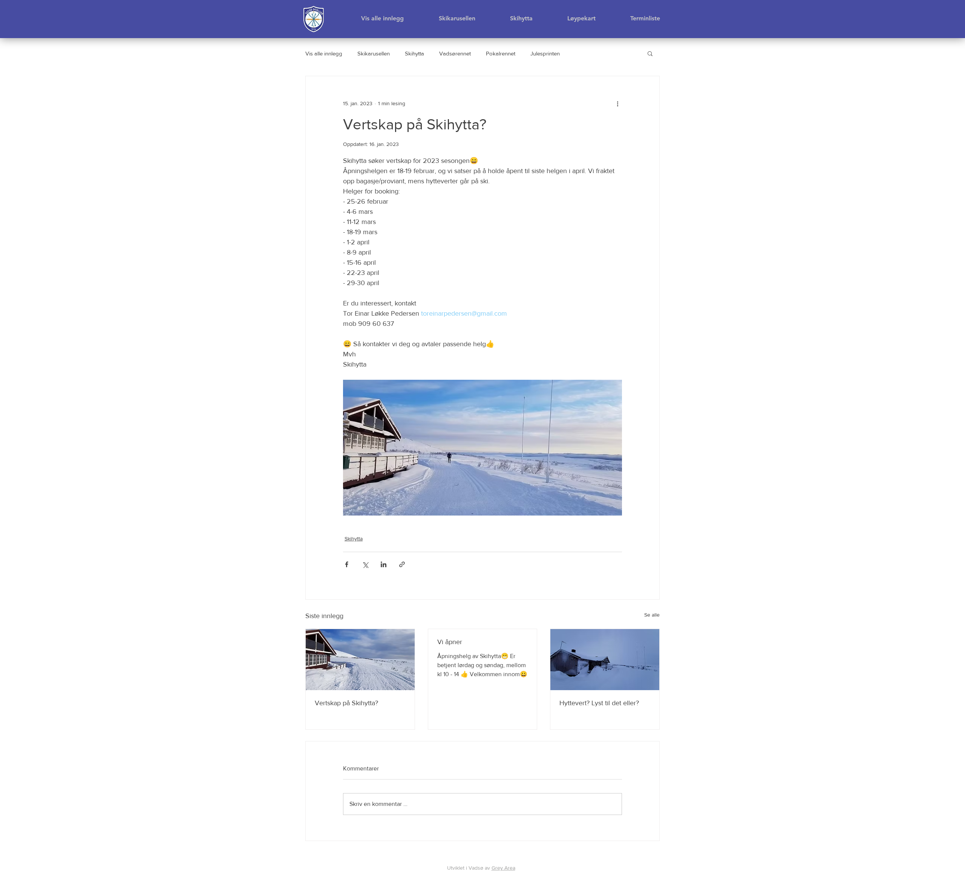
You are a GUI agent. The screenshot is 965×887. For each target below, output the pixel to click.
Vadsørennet (455, 53)
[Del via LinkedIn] (383, 564)
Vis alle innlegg (323, 53)
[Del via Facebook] (346, 564)
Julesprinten (545, 53)
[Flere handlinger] (617, 103)
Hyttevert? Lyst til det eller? (599, 703)
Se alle (652, 615)
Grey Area (503, 868)
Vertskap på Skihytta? (346, 703)
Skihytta (414, 53)
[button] (650, 53)
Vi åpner (449, 642)
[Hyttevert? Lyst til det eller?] (604, 659)
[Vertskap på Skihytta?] (360, 659)
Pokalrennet (500, 53)
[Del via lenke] (402, 564)
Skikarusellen (373, 53)
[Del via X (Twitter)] (365, 564)
